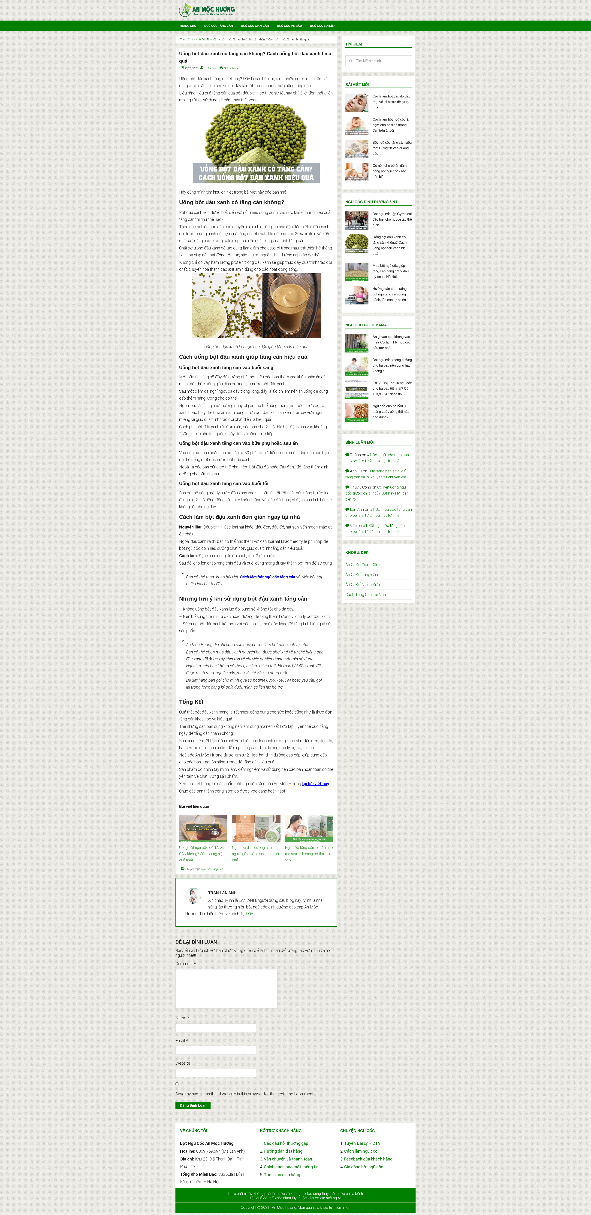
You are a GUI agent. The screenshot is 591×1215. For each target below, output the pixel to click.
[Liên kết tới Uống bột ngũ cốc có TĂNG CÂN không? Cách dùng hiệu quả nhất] (203, 817)
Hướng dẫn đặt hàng (283, 1151)
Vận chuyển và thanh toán (288, 1159)
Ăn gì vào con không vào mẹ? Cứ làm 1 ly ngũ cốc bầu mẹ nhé (392, 342)
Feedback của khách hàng (368, 1159)
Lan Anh (357, 509)
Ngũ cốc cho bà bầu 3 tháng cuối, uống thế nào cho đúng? (391, 411)
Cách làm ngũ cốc (360, 1151)
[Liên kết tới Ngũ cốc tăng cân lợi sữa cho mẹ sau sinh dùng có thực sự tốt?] (309, 817)
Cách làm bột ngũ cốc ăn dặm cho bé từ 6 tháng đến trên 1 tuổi (391, 124)
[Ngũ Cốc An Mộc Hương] (207, 16)
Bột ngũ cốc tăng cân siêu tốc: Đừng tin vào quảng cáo (392, 147)
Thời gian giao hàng (282, 1174)
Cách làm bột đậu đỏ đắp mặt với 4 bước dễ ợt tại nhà (391, 101)
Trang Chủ (186, 39)
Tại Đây (246, 913)
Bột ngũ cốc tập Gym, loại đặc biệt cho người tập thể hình (392, 219)
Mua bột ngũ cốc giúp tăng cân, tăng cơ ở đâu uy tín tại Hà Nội (391, 271)
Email (181, 1040)
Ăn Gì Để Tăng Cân (361, 574)
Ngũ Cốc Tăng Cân (207, 39)
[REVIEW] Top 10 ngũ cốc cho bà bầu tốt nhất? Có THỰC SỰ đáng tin (392, 388)
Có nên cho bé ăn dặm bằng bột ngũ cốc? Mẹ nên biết (390, 171)
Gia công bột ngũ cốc (363, 1166)
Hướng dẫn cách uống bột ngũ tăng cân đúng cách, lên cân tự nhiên (390, 294)
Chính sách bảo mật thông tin (291, 1166)
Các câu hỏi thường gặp (286, 1143)
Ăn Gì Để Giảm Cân (361, 564)
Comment (185, 963)
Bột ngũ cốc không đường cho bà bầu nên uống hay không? (392, 365)
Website (182, 1063)
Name (182, 1017)
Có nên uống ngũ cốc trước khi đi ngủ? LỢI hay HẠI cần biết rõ (377, 493)
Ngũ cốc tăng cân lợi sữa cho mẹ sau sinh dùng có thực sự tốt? (309, 853)
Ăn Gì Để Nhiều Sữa (362, 584)
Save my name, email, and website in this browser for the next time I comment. (244, 1093)
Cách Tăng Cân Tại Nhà (365, 594)
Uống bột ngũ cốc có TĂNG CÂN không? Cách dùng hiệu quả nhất (201, 853)
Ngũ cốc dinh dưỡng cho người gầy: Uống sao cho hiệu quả (256, 853)
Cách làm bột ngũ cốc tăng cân (267, 576)
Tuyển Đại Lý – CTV (362, 1143)
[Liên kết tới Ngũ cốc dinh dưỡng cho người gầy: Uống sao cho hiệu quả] (256, 817)
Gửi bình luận (231, 68)
